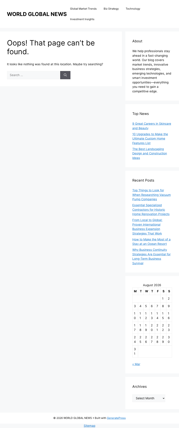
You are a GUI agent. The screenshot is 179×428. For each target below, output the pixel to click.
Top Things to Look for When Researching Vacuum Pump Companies (151, 195)
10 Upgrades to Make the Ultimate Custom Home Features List (150, 138)
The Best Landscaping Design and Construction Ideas (149, 153)
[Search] (65, 75)
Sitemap (89, 425)
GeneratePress (116, 418)
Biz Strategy (111, 8)
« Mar (136, 364)
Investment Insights (82, 19)
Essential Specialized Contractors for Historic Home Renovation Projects (151, 209)
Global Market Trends (83, 8)
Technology (133, 8)
